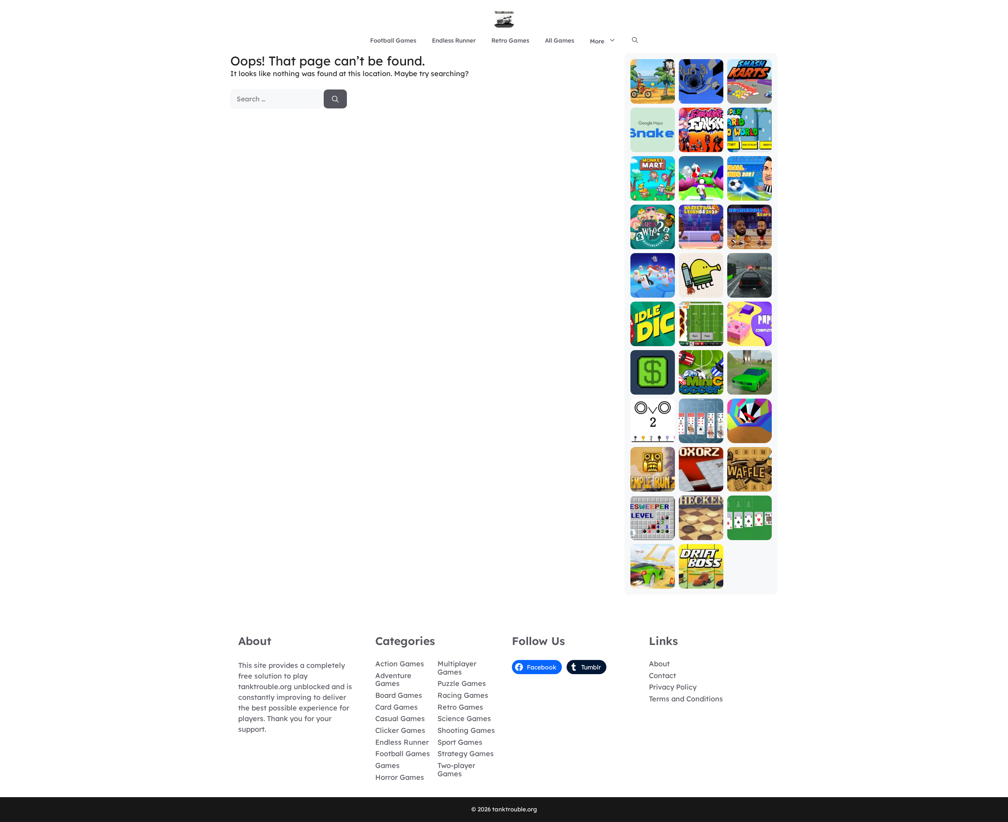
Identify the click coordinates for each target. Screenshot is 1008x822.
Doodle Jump (701, 288)
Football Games (393, 40)
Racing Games (462, 695)
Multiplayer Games (456, 668)
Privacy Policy (673, 687)
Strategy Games (465, 753)
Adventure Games (393, 679)
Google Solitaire (749, 531)
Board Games (398, 695)
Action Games (399, 663)
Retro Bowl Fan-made (701, 337)
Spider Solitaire (701, 434)
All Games (559, 40)
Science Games (464, 718)
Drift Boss (701, 583)
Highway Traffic (749, 288)
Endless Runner (454, 40)
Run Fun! (701, 195)
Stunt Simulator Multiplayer (749, 382)
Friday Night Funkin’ (701, 143)
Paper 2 (749, 340)
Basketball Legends (701, 240)
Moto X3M (652, 98)
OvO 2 (652, 437)
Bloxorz (701, 486)
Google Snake (652, 143)
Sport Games (459, 742)
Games (387, 765)
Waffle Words (749, 482)
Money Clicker (652, 385)
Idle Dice (653, 340)
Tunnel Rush (749, 437)
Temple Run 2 (652, 482)
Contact (662, 675)
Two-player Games (456, 769)
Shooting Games (466, 730)
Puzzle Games (461, 683)
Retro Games (510, 40)
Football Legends (749, 191)
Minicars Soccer (701, 385)
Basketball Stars (749, 240)
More (597, 41)
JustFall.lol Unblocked (653, 288)
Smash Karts (749, 98)
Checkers (701, 534)
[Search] (335, 98)
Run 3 (701, 98)
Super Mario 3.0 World (749, 143)
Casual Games (400, 718)
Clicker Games (400, 730)
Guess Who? (652, 243)
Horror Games (399, 777)
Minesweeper (653, 534)
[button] (635, 41)
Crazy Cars (652, 583)
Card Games (396, 707)
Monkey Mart (653, 195)
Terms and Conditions (686, 698)
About (659, 663)
